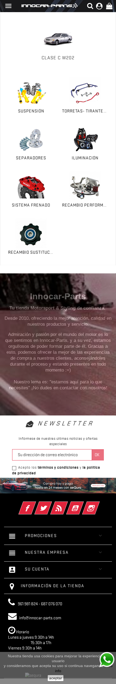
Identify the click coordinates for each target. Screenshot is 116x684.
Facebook (35, 504)
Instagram (98, 504)
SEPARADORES (31, 158)
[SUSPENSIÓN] (31, 93)
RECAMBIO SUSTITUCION (32, 252)
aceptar (55, 678)
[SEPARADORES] (31, 140)
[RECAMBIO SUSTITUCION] (31, 234)
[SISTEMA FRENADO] (31, 187)
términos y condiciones (58, 467)
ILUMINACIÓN (85, 158)
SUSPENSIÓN (31, 111)
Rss (66, 504)
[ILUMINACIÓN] (85, 140)
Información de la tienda (52, 585)
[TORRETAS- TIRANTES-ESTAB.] (85, 93)
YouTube (82, 504)
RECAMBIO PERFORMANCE (88, 205)
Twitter (51, 504)
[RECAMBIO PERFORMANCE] (85, 187)
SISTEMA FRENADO (31, 205)
